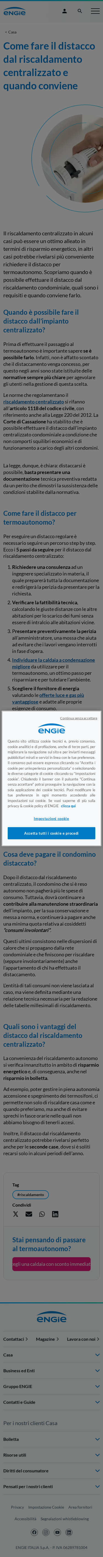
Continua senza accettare (78, 718)
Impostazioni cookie (51, 818)
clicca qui (68, 806)
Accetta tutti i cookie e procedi (51, 833)
